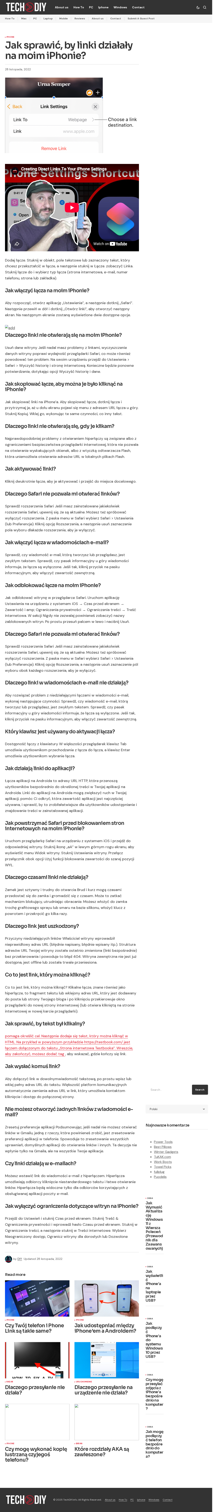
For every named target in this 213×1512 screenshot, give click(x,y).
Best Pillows (163, 1147)
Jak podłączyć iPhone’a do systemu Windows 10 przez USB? (154, 1340)
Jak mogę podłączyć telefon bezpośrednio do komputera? (154, 1444)
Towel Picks (162, 1167)
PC (35, 18)
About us (98, 18)
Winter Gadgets (166, 1152)
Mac (24, 18)
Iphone (10, 37)
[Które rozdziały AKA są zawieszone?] (106, 1422)
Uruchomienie (84, 1382)
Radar (9, 1382)
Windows (154, 1499)
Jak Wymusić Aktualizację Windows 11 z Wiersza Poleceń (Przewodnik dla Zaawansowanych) (154, 1226)
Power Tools (163, 1142)
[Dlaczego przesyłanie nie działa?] (37, 1360)
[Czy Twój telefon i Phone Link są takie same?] (37, 1298)
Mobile (63, 18)
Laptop (48, 18)
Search (199, 1089)
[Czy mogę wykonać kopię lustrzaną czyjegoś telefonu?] (37, 1422)
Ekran (79, 1444)
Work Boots (163, 1162)
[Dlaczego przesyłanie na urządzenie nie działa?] (106, 1360)
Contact (115, 18)
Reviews (79, 18)
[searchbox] (168, 1090)
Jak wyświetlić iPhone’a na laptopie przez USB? (154, 1286)
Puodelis (160, 1177)
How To (10, 18)
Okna (150, 1198)
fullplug (159, 1172)
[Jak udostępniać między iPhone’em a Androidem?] (106, 1298)
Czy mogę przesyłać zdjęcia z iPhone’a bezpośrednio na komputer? (154, 1394)
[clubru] (10, 327)
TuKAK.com (162, 1157)
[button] (198, 7)
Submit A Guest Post (141, 18)
